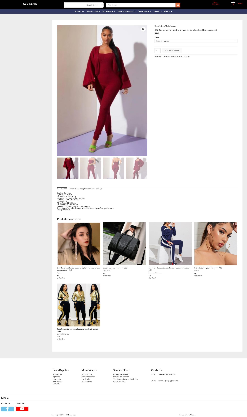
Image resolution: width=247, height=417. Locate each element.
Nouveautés (79, 11)
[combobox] (84, 5)
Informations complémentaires (81, 189)
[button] (240, 3)
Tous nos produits (93, 11)
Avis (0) (99, 189)
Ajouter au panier (172, 50)
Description (62, 189)
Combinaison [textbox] (91, 5)
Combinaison (159, 26)
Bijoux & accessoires (125, 11)
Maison (167, 11)
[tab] (62, 189)
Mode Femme (108, 11)
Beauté (156, 11)
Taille (157, 37)
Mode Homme (143, 11)
